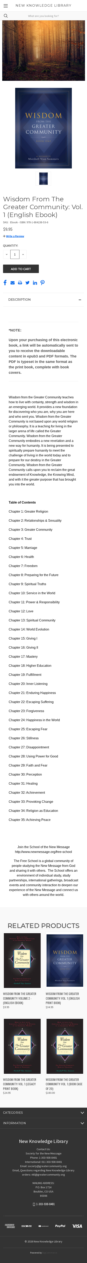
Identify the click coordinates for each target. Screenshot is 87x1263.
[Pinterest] (42, 283)
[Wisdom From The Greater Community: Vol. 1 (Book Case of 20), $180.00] (65, 1046)
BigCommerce (49, 1252)
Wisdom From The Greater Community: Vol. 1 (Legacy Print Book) (19, 1084)
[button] (13, 236)
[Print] (20, 283)
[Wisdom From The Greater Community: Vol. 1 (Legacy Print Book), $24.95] (22, 1046)
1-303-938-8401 (45, 1204)
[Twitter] (27, 283)
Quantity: (10, 245)
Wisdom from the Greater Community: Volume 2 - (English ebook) (19, 998)
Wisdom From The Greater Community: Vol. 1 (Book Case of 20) (64, 1084)
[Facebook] (5, 283)
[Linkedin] (35, 283)
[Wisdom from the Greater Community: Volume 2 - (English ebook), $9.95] (22, 960)
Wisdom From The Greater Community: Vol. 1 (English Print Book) (63, 998)
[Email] (13, 283)
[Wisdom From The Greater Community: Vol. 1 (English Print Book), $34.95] (65, 960)
